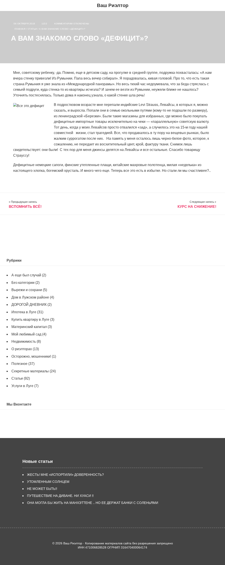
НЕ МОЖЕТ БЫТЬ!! (42, 489)
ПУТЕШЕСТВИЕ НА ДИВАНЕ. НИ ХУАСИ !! (60, 496)
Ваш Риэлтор (112, 5)
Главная (20, 29)
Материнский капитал (29, 327)
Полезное (19, 364)
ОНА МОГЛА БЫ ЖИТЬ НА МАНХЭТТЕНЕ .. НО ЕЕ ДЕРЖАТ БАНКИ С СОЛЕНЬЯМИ (92, 503)
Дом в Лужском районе (30, 297)
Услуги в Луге (22, 386)
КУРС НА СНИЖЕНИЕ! (197, 206)
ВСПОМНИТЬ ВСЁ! (25, 206)
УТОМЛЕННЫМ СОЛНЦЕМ (48, 482)
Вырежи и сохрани (26, 290)
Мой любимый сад (26, 334)
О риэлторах (21, 349)
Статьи (32, 29)
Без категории (22, 282)
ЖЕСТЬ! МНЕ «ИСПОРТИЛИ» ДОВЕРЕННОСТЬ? (65, 474)
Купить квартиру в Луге (30, 319)
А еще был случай (26, 275)
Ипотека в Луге (23, 312)
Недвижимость (23, 341)
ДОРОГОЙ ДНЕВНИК (29, 304)
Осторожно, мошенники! (31, 356)
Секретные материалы (30, 371)
